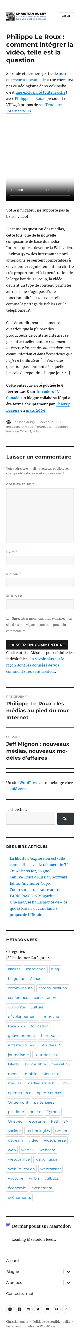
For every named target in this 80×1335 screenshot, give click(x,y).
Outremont (18, 1102)
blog (55, 969)
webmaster (50, 1169)
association (36, 969)
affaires (14, 969)
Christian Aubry (23, 422)
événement (42, 1188)
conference (18, 997)
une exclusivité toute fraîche (41, 92)
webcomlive (19, 1159)
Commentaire (20, 484)
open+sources (49, 1093)
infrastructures (21, 1045)
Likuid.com (16, 789)
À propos (14, 1283)
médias (14, 1083)
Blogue (12, 1272)
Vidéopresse (55, 1140)
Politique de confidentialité (51, 1322)
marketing (60, 1064)
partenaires (44, 1102)
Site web (14, 595)
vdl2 (28, 431)
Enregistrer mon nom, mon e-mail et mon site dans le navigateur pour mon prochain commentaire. (39, 625)
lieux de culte (46, 1055)
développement (22, 1016)
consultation (45, 997)
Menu (66, 16)
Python (53, 1112)
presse (35, 1112)
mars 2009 (35, 410)
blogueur (16, 979)
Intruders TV (15, 426)
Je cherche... (16, 809)
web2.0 (27, 1150)
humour (48, 1035)
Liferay (13, 1064)
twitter (61, 1131)
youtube (15, 1178)
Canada (37, 979)
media (13, 1074)
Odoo (65, 1083)
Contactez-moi (19, 1293)
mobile (31, 1074)
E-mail (13, 574)
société (14, 1131)
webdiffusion (46, 1159)
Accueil (12, 1261)
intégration (60, 426)
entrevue (43, 426)
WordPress (29, 782)
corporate (16, 1007)
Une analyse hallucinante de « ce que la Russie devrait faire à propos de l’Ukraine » (38, 908)
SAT (66, 1121)
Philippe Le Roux (29, 98)
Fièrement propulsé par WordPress (31, 1326)
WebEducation (21, 1169)
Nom (11, 552)
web (12, 1150)
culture (37, 1007)
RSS (54, 1121)
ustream (15, 1140)
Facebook (17, 1026)
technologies (38, 1131)
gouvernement (21, 1035)
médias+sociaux (41, 1083)
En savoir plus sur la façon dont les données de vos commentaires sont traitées (35, 665)
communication (52, 988)
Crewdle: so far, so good (31, 871)
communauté (20, 988)
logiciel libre (35, 1064)
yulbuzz (51, 1178)
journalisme (18, 1055)
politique (16, 1112)
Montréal (51, 1074)
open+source (19, 1093)
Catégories (15, 951)
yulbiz (34, 1178)
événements (19, 1197)
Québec (15, 1121)
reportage (37, 1121)
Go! (65, 818)
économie (17, 1188)
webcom (47, 1150)
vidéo (29, 426)
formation (40, 1026)
